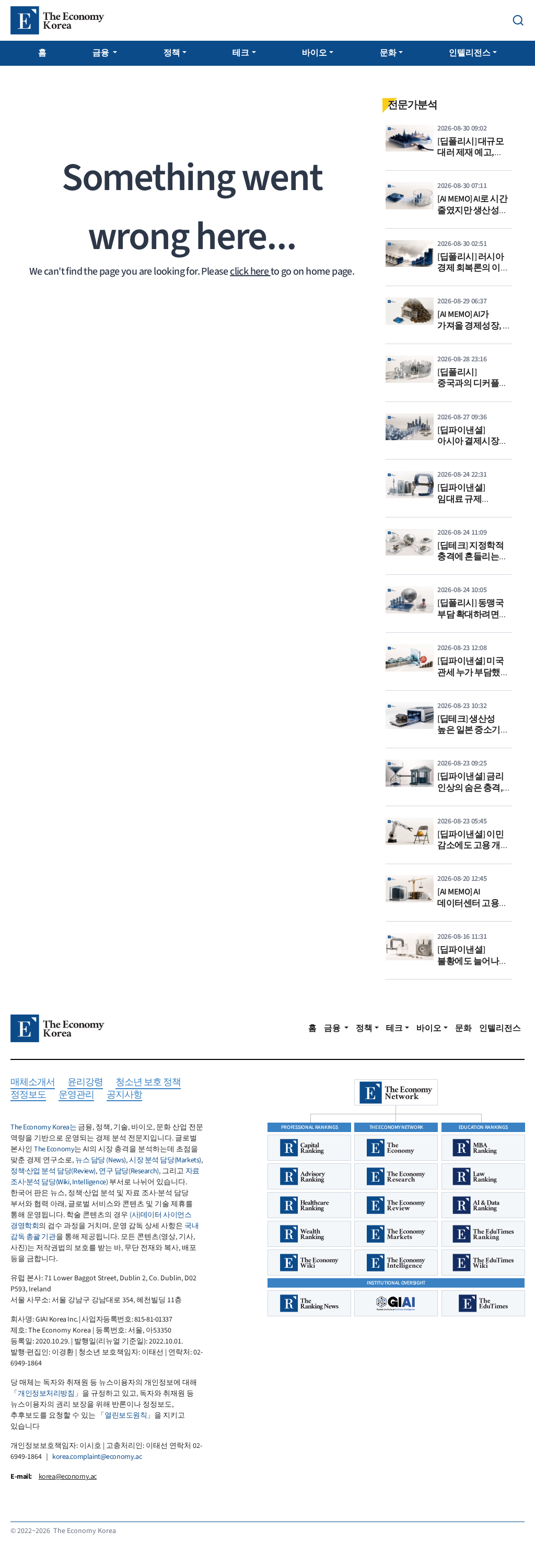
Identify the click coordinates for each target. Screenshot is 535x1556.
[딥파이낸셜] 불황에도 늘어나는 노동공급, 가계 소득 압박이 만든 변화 (474, 967)
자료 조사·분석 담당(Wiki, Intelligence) (105, 1176)
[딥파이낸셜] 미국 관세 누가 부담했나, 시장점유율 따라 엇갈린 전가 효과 (474, 678)
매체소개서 (32, 1083)
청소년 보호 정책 (148, 1083)
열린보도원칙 (125, 1415)
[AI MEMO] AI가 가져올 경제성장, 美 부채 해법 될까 (474, 325)
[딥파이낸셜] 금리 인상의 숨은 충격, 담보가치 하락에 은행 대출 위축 (470, 793)
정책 (172, 52)
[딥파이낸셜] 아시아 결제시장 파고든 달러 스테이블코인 (468, 447)
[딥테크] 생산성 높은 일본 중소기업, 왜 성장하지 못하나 (474, 730)
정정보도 (28, 1095)
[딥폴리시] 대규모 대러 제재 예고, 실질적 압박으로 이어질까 (470, 158)
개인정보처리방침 (46, 1393)
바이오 (314, 52)
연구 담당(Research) (129, 1171)
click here (250, 271)
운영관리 (76, 1095)
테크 (240, 52)
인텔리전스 (470, 52)
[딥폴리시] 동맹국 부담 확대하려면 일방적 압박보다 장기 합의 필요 (470, 620)
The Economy (54, 1149)
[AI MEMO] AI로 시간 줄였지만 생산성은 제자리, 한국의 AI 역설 (472, 216)
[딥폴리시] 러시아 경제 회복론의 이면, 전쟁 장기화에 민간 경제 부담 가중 (474, 274)
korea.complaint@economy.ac (97, 1457)
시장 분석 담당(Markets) (165, 1160)
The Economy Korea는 (43, 1127)
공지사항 (124, 1095)
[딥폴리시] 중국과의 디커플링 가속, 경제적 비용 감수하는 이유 (472, 389)
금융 (101, 52)
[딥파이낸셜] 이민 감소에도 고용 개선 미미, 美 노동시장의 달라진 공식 (474, 851)
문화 (388, 52)
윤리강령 (85, 1083)
